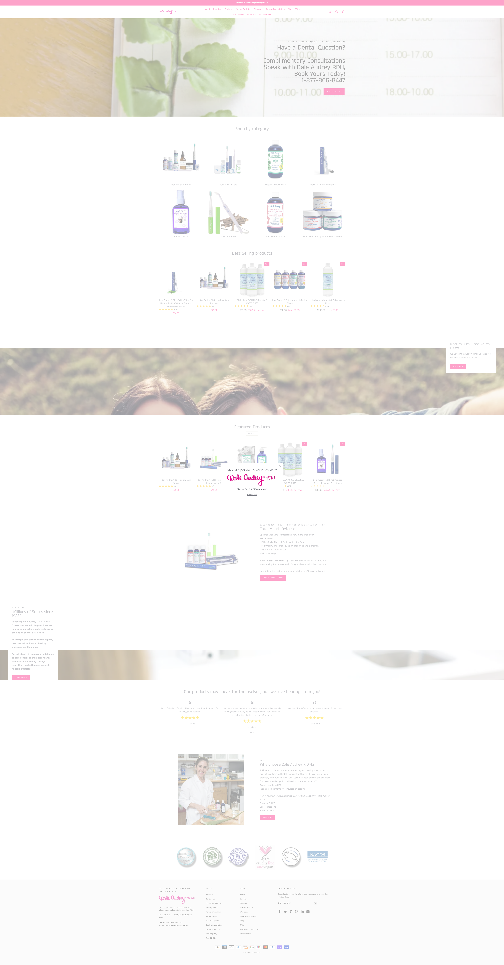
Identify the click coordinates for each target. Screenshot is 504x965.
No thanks (252, 494)
